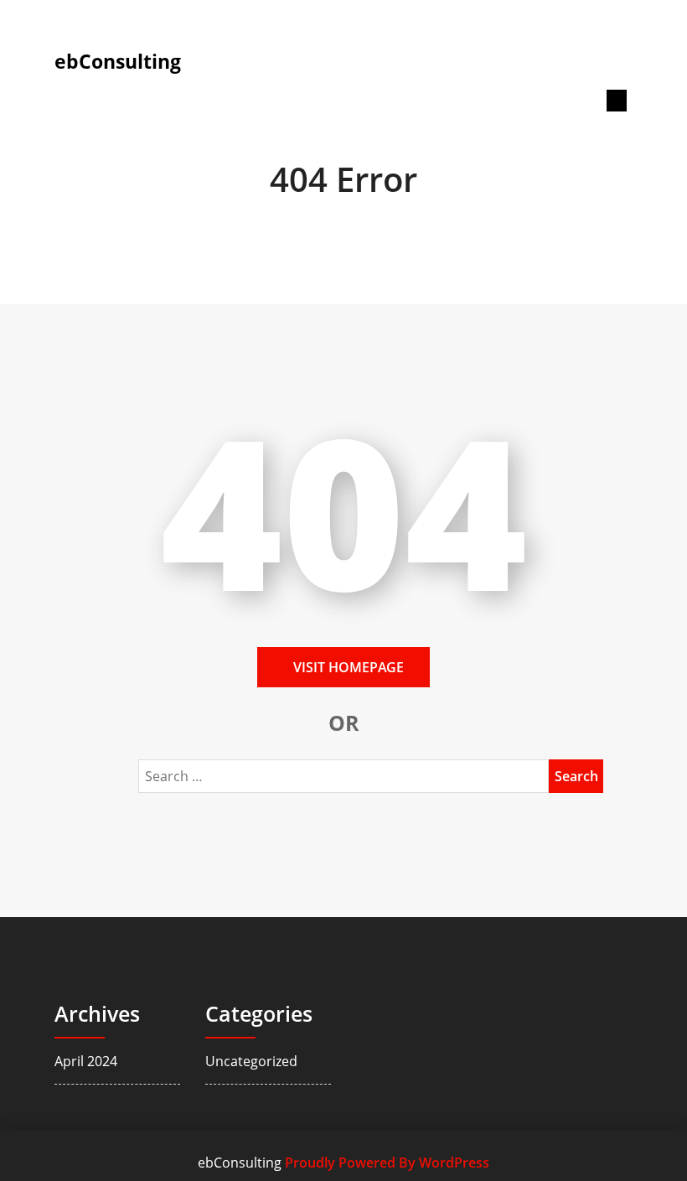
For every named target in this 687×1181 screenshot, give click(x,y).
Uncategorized (251, 1061)
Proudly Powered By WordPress (387, 1162)
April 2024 (85, 1061)
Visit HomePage (348, 667)
